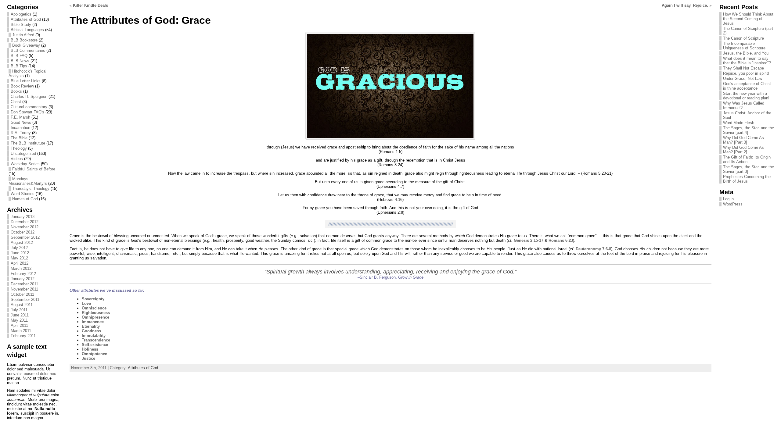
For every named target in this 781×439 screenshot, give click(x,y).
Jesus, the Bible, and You (745, 53)
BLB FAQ (19, 55)
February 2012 (23, 273)
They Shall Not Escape (743, 68)
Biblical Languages (27, 29)
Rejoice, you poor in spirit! (746, 73)
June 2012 (20, 253)
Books (16, 91)
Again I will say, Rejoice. (685, 5)
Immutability (94, 335)
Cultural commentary (29, 107)
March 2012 (21, 268)
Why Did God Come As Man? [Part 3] (743, 140)
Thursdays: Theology (30, 188)
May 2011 (19, 320)
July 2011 (19, 310)
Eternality (91, 326)
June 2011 (20, 315)
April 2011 (19, 325)
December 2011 (24, 284)
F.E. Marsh (20, 117)
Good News (21, 122)
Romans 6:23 (561, 240)
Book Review (22, 86)
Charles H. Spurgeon (29, 96)
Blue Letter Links (26, 81)
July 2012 (19, 247)
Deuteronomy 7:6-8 (593, 249)
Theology (19, 148)
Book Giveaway (26, 45)
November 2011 (24, 289)
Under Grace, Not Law (742, 78)
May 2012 (19, 258)
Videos (17, 158)
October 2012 (22, 232)
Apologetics (21, 14)
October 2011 (22, 294)
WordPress (733, 204)
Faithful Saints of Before (33, 169)
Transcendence (96, 340)
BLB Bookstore (24, 40)
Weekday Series (25, 164)
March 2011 (21, 330)
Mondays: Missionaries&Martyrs (28, 181)
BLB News (20, 61)
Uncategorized (23, 153)
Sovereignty (93, 299)
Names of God (25, 199)
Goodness (91, 331)
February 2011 (23, 336)
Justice (88, 358)
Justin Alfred (23, 35)
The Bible (19, 138)
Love (86, 303)
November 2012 (24, 227)
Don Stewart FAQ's (27, 112)
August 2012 (22, 242)
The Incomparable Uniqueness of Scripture (744, 45)
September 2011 (25, 299)
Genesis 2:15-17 (528, 240)
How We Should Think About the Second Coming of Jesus (748, 19)
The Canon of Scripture (743, 38)
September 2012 (25, 237)
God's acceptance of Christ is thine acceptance (747, 86)
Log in (728, 199)
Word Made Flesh (738, 122)
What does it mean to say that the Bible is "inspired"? (747, 60)
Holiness (90, 349)
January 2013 (22, 216)
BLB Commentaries (28, 50)
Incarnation (20, 127)
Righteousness (96, 312)
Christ (16, 101)
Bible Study (21, 24)
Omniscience (94, 308)
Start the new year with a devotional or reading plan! (746, 95)
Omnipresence (95, 317)
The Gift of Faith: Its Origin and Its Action (747, 159)
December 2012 (24, 222)
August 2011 (22, 304)
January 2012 (22, 279)
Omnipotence (94, 354)
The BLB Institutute (28, 143)
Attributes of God (26, 19)
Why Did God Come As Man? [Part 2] (743, 149)
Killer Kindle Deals (90, 5)
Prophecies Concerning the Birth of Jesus (747, 179)
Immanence (93, 321)
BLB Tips (19, 66)
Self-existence (95, 344)
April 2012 (19, 263)
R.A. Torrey (21, 132)
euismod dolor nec (40, 373)
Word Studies (22, 193)
